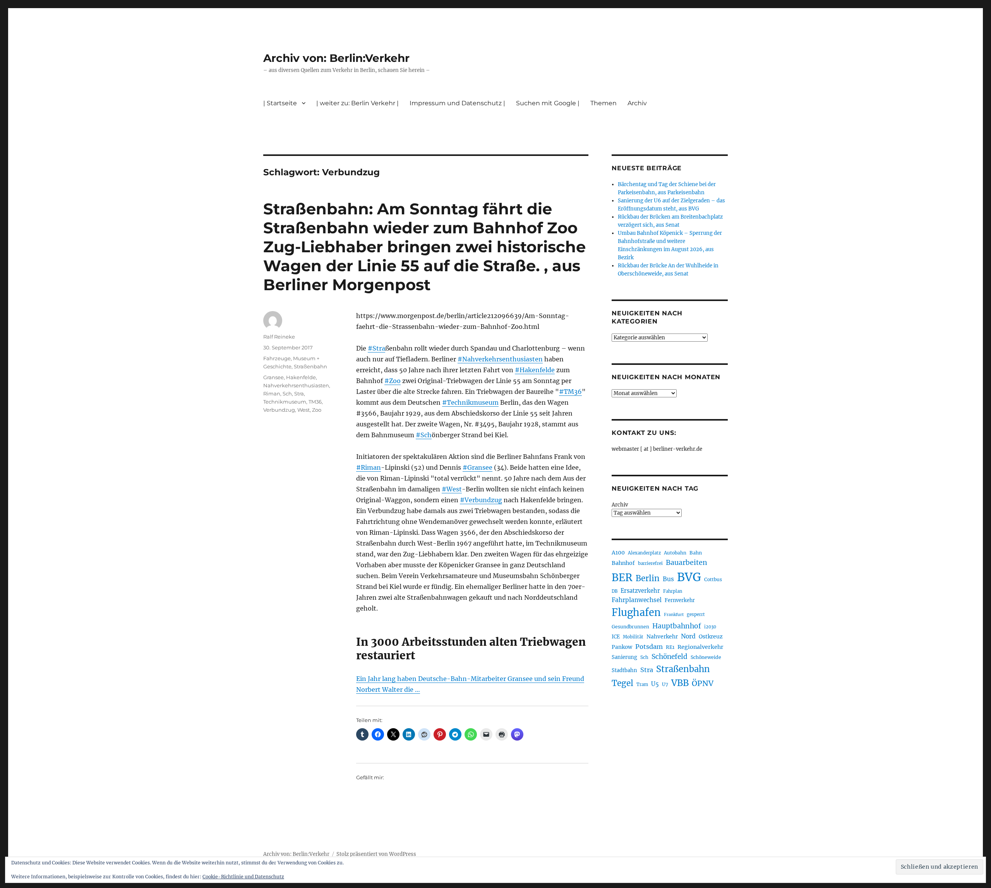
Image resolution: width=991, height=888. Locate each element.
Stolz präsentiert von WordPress (376, 854)
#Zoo (392, 381)
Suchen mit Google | (548, 103)
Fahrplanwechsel (637, 600)
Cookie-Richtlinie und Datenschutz (243, 876)
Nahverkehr (662, 636)
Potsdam (649, 646)
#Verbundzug (481, 500)
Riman (271, 393)
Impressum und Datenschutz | (457, 103)
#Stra (376, 348)
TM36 (315, 402)
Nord (688, 636)
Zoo (316, 410)
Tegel (622, 683)
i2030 (710, 627)
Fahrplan (672, 591)
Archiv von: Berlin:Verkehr (336, 58)
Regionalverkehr (700, 646)
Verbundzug (279, 410)
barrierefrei (650, 563)
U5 (655, 684)
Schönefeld (670, 656)
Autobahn (675, 553)
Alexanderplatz (644, 553)
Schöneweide (706, 657)
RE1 (670, 647)
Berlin (648, 578)
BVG (689, 577)
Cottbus (713, 579)
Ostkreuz (711, 636)
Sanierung (624, 657)
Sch (287, 393)
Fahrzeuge (277, 358)
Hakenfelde (301, 377)
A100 (618, 552)
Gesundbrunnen (630, 627)
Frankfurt (674, 614)
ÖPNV (702, 683)
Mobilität (633, 637)
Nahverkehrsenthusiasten (296, 385)
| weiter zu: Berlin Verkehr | (357, 103)
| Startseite (280, 103)
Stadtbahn (624, 670)
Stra (299, 393)
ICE (616, 637)
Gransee (273, 377)
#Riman (368, 467)
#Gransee (477, 467)
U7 (665, 684)
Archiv (620, 504)
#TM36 (570, 391)
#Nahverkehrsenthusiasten (500, 359)
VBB (680, 683)
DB (614, 591)
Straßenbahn (310, 366)
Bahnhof (623, 562)
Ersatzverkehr (640, 590)
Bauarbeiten (686, 562)
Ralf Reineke (279, 337)
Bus (668, 579)
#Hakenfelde (535, 370)
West (303, 410)
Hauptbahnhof (676, 626)
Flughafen (636, 612)
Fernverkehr (680, 600)
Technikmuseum (284, 402)
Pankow (622, 647)
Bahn (695, 553)
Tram (642, 684)
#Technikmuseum (470, 402)
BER (622, 577)
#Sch (424, 435)
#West (452, 489)
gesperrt (696, 614)
